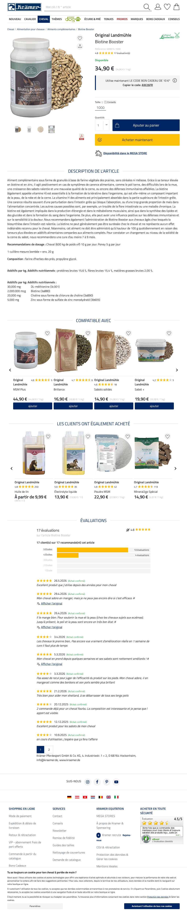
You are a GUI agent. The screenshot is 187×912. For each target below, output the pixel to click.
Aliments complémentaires (61, 29)
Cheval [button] (43, 19)
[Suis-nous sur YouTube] (116, 782)
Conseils (111, 102)
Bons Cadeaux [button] (155, 19)
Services (59, 808)
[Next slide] (82, 77)
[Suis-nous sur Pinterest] (106, 782)
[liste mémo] (167, 6)
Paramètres (35, 906)
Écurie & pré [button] (92, 19)
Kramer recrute (113, 837)
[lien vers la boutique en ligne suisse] (86, 797)
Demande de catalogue (67, 859)
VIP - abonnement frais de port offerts (25, 844)
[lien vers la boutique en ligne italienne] (117, 797)
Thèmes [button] (57, 19)
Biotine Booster (86, 29)
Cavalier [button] (30, 19)
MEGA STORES (105, 816)
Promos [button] (122, 19)
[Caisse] (176, 6)
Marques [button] (137, 19)
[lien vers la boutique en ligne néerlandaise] (93, 797)
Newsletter (59, 830)
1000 (100, 107)
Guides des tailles (63, 845)
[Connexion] (158, 6)
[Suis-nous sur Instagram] (87, 782)
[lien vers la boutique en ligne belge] (101, 797)
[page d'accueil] (24, 7)
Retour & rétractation (22, 835)
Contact (57, 816)
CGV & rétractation (108, 847)
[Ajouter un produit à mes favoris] (80, 38)
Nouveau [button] (15, 19)
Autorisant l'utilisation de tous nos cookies (152, 906)
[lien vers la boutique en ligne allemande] (70, 797)
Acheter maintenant (137, 140)
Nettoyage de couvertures (69, 852)
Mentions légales (106, 866)
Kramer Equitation (110, 808)
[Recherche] (148, 7)
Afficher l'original (51, 603)
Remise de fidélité (64, 838)
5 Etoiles (47, 549)
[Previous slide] (10, 77)
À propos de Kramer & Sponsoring (109, 825)
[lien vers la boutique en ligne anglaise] (109, 797)
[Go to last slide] (10, 370)
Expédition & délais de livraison (22, 825)
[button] (73, 19)
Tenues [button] (108, 19)
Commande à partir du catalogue (22, 856)
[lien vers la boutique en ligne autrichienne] (78, 797)
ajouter (32, 406)
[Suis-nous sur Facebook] (97, 782)
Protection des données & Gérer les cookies (112, 856)
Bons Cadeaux (17, 865)
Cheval (10, 29)
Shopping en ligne (22, 808)
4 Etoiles (47, 554)
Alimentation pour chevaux (31, 29)
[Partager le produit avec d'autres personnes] (80, 46)
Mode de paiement (20, 816)
